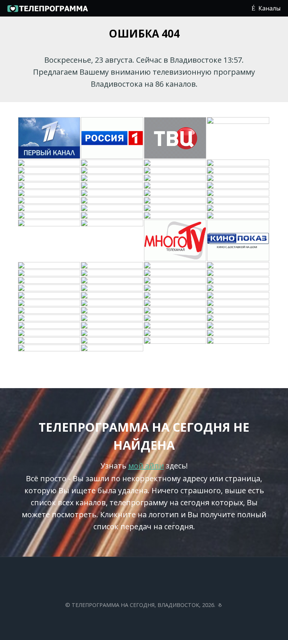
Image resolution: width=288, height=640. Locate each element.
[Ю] (175, 171)
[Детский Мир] (112, 186)
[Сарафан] (175, 318)
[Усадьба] (238, 208)
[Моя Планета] (49, 341)
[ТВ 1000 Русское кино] (238, 303)
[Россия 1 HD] (238, 333)
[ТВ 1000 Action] (238, 318)
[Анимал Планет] (49, 186)
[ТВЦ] (175, 138)
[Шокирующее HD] (49, 333)
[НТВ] (238, 138)
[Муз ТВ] (238, 281)
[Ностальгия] (175, 296)
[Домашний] (175, 163)
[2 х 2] (175, 193)
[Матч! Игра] (112, 341)
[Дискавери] (49, 193)
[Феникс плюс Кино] (49, 318)
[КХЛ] (175, 326)
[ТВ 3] (112, 171)
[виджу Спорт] (49, 311)
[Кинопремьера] (112, 178)
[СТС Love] (112, 281)
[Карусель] (175, 311)
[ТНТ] (112, 163)
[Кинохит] (175, 201)
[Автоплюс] (49, 241)
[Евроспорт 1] (238, 178)
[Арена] (112, 266)
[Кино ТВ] (49, 273)
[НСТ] (112, 318)
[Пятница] (112, 273)
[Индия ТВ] (238, 216)
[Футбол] (112, 348)
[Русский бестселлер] (238, 266)
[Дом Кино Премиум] (49, 288)
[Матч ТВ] (175, 288)
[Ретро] (49, 208)
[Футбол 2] (238, 341)
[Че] (238, 288)
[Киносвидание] (238, 171)
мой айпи (146, 466)
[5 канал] (112, 193)
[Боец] (112, 241)
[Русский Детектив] (49, 281)
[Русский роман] (175, 208)
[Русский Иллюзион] (175, 303)
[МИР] (112, 296)
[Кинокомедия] (112, 201)
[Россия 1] (112, 138)
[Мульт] (175, 281)
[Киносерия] (175, 241)
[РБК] (238, 201)
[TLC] (238, 296)
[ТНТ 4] (112, 303)
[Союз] (112, 311)
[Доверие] (49, 326)
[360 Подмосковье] (238, 326)
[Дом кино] (49, 296)
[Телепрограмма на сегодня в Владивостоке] (47, 11)
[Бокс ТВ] (175, 341)
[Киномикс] (49, 303)
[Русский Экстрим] (175, 216)
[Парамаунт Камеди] (238, 273)
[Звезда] (112, 208)
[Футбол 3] (49, 348)
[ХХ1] (49, 201)
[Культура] (49, 163)
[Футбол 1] (175, 178)
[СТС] (49, 171)
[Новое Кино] (49, 216)
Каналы (269, 8)
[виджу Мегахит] (175, 333)
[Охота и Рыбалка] (112, 216)
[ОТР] (175, 266)
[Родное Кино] (49, 178)
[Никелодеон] (175, 186)
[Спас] (238, 186)
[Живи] (49, 266)
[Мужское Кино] (112, 288)
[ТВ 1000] (238, 193)
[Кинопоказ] (238, 241)
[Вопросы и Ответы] (112, 333)
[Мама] (238, 311)
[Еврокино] (112, 326)
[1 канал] (49, 138)
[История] (175, 273)
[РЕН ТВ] (238, 163)
